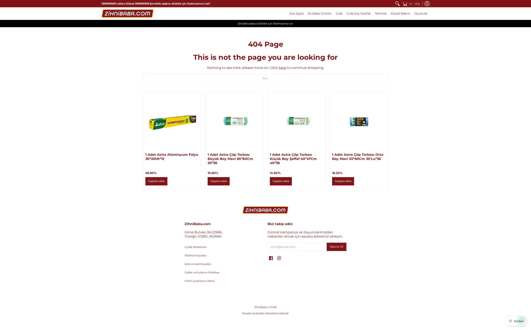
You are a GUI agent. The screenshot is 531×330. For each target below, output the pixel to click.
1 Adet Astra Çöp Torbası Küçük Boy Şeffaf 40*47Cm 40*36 (293, 159)
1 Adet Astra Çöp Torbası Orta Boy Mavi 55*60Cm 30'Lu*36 (357, 157)
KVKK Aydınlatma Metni (200, 281)
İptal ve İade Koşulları (198, 263)
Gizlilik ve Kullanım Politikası (202, 272)
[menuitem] (397, 3)
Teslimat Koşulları (195, 255)
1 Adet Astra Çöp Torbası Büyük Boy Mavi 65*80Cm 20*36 (230, 159)
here (282, 68)
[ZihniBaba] (127, 13)
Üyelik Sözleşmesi (196, 246)
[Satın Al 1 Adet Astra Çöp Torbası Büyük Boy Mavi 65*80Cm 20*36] (234, 122)
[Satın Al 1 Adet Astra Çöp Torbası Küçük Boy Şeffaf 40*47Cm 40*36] (296, 122)
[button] (411, 3)
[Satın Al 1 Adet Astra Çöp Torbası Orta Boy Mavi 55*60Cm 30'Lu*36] (359, 122)
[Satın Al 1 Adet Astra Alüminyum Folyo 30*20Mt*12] (172, 122)
